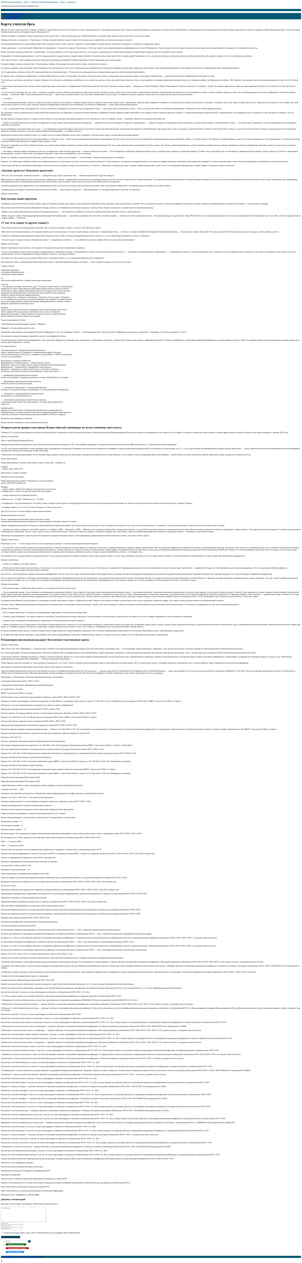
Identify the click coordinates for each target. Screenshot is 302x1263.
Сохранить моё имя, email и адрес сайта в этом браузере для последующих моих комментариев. (41, 1233)
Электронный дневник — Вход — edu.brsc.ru (57, 2)
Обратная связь (12, 18)
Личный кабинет (12, 16)
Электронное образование (16, 14)
